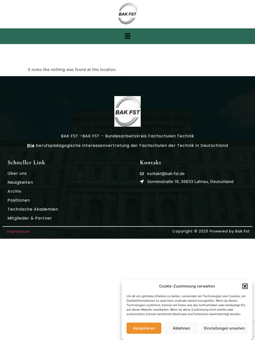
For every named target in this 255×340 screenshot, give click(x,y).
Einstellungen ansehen (224, 328)
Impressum (18, 231)
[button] (245, 286)
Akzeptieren (144, 328)
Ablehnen (181, 328)
